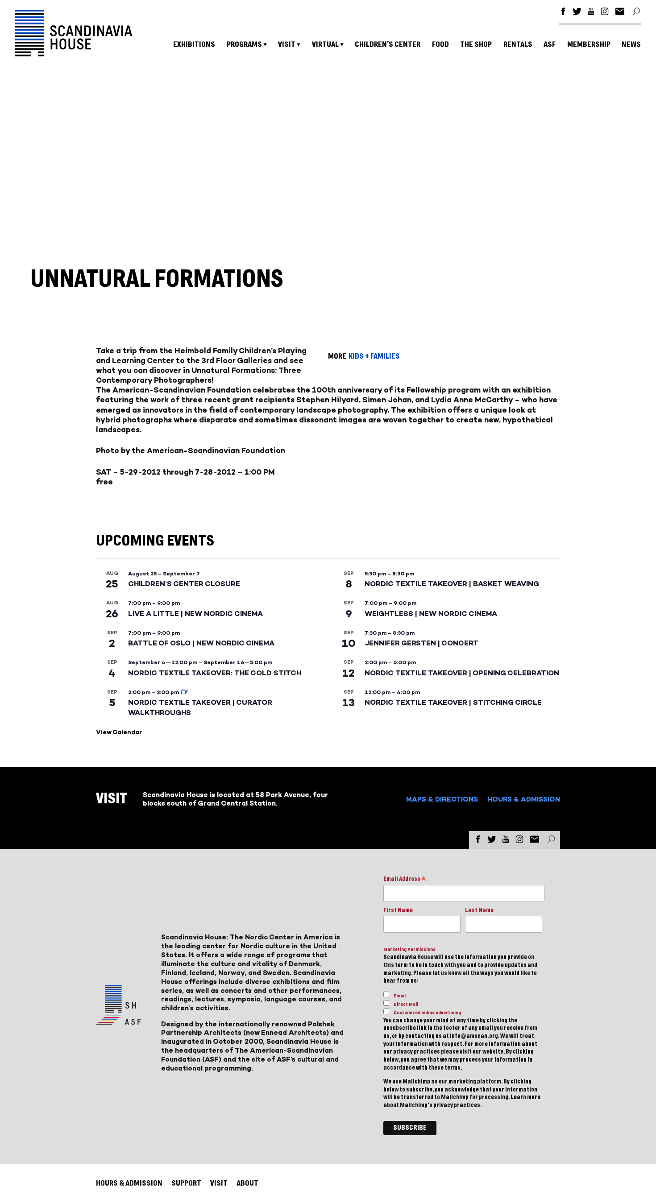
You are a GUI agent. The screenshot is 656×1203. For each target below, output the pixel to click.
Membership (588, 44)
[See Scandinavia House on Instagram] (604, 13)
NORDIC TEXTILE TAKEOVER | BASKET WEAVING (452, 583)
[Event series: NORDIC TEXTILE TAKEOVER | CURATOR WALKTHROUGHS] (184, 692)
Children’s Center (387, 44)
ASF (550, 44)
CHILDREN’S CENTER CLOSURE (184, 583)
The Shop (476, 44)
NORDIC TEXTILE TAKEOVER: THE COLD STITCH (214, 673)
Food (440, 44)
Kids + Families (374, 356)
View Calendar (119, 732)
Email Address (404, 880)
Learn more (525, 1097)
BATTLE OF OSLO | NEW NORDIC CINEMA (201, 643)
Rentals (517, 44)
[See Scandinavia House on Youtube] (590, 13)
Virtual (325, 44)
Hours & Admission (523, 799)
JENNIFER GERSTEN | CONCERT (421, 643)
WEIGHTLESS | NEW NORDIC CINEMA (431, 613)
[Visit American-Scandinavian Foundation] (118, 1021)
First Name (398, 910)
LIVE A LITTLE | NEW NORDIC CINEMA (195, 613)
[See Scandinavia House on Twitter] (577, 13)
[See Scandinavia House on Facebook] (563, 13)
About (247, 1183)
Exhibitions (194, 44)
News (631, 44)
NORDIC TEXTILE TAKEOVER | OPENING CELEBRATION (462, 673)
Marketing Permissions (409, 949)
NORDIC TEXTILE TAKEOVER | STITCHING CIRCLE (453, 702)
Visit (286, 44)
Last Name (479, 910)
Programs (244, 44)
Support (186, 1183)
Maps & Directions (442, 799)
